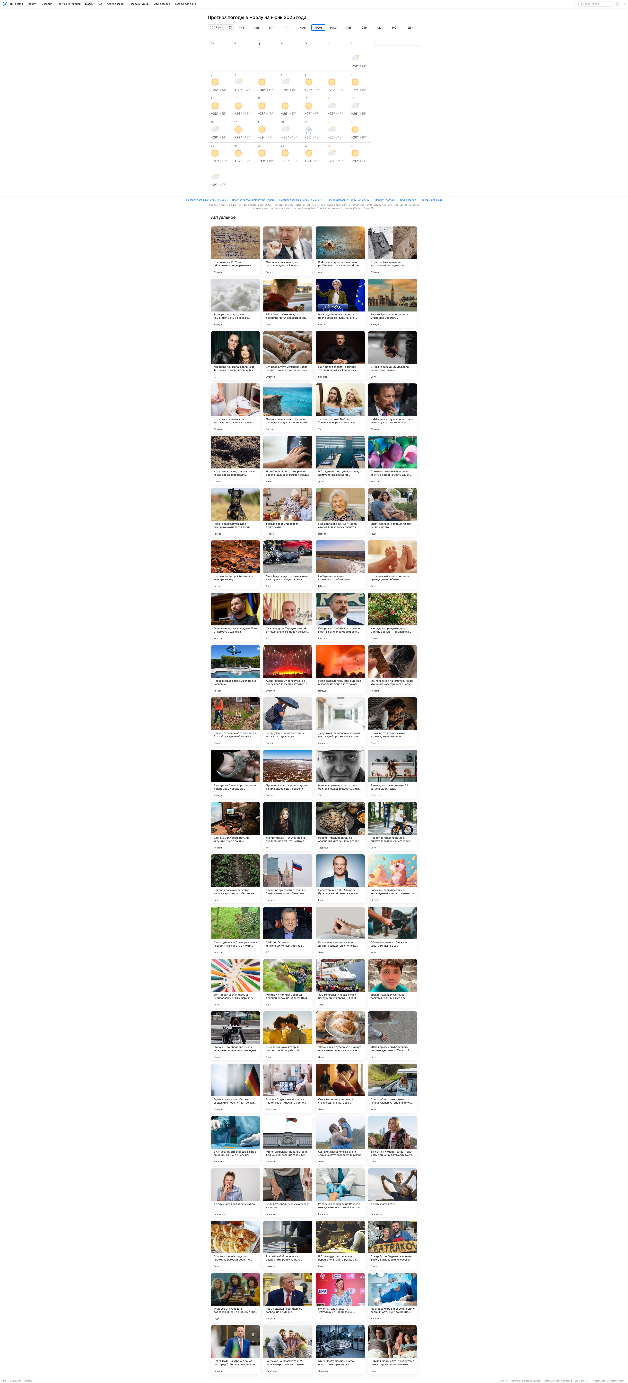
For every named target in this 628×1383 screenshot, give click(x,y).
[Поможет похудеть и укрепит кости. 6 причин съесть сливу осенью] (392, 460)
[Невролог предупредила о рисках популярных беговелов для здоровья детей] (392, 826)
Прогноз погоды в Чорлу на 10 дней (348, 199)
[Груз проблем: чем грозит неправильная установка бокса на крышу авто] (392, 1088)
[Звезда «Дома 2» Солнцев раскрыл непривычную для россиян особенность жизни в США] (392, 983)
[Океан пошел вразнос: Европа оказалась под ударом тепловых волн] (287, 407)
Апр (287, 27)
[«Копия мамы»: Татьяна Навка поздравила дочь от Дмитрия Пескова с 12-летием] (287, 826)
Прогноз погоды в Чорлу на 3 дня (206, 199)
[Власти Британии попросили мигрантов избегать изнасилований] (392, 303)
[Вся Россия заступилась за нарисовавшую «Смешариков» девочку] (235, 983)
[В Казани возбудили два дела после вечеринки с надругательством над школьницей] (392, 355)
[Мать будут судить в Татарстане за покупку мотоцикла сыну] (287, 564)
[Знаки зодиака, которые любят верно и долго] (392, 512)
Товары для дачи (432, 199)
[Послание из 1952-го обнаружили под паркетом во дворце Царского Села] (235, 251)
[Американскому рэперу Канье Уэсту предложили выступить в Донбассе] (287, 669)
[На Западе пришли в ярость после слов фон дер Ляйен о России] (340, 303)
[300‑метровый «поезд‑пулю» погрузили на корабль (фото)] (340, 983)
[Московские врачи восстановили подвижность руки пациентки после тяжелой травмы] (392, 1297)
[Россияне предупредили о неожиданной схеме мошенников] (392, 878)
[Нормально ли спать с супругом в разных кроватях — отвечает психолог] (392, 1349)
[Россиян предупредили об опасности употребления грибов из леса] (340, 826)
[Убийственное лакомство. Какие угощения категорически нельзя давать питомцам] (392, 669)
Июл (333, 27)
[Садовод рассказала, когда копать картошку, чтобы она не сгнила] (235, 878)
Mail (5, 1381)
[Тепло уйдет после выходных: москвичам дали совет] (287, 721)
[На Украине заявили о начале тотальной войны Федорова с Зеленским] (340, 355)
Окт (380, 27)
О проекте (503, 1381)
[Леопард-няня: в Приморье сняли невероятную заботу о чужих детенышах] (235, 931)
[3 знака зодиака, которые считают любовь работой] (287, 1035)
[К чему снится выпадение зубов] (235, 1192)
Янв (241, 27)
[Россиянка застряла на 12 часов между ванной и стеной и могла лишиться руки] (340, 1192)
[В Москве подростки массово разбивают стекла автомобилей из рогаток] (340, 251)
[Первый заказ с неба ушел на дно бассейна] (235, 669)
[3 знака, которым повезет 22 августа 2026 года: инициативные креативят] (392, 774)
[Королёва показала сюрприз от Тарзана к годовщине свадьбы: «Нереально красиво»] (235, 355)
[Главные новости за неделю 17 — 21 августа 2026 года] (235, 617)
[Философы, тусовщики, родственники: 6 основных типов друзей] (235, 1297)
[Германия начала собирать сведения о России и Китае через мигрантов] (235, 1088)
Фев (257, 27)
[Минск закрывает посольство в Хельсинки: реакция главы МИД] (287, 1140)
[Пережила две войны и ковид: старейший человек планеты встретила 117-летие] (340, 512)
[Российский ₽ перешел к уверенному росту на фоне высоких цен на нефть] (287, 1245)
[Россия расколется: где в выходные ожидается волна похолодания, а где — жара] (235, 512)
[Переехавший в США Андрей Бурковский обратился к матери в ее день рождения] (340, 878)
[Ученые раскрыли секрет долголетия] (287, 512)
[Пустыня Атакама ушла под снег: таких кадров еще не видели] (287, 774)
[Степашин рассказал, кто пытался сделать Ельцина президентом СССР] (287, 251)
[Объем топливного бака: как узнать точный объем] (392, 931)
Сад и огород (408, 199)
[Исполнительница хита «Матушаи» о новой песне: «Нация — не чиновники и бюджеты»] (340, 1297)
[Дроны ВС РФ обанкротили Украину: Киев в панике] (235, 826)
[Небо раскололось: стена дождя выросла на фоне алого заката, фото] (340, 669)
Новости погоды (385, 199)
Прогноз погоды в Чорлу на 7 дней (300, 199)
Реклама (28, 1381)
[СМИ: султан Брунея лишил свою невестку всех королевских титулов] (392, 407)
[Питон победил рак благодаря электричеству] (235, 564)
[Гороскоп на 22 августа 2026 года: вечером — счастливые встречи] (287, 1349)
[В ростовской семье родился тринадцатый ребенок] (392, 564)
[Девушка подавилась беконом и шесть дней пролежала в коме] (340, 721)
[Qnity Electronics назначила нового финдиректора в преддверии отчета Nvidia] (340, 1349)
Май (303, 27)
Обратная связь (582, 1381)
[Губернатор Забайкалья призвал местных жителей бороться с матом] (340, 617)
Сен (364, 27)
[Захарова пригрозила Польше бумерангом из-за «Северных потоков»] (287, 878)
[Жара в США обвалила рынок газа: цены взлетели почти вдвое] (235, 1035)
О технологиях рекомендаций (558, 1381)
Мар (272, 27)
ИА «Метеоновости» (615, 1381)
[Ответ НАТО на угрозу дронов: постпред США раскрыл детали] (235, 1349)
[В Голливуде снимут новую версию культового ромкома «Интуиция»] (340, 1245)
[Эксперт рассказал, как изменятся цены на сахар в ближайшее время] (235, 303)
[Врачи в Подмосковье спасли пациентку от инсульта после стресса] (287, 1088)
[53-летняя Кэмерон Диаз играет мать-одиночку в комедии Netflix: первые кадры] (392, 1140)
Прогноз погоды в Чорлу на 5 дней (253, 199)
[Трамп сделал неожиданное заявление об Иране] (287, 1297)
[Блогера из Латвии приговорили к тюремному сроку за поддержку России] (235, 774)
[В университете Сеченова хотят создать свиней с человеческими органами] (287, 355)
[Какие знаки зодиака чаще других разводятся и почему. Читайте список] (340, 931)
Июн (318, 27)
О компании (15, 1381)
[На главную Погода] (15, 4)
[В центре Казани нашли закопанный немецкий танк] (392, 251)
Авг (349, 27)
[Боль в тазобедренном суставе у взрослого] (287, 1192)
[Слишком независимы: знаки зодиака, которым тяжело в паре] (340, 1140)
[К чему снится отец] (392, 1192)
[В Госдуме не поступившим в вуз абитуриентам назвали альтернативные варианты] (340, 460)
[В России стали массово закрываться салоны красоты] (235, 407)
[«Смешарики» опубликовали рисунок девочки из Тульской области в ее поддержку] (392, 1035)
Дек (410, 27)
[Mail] (5, 4)
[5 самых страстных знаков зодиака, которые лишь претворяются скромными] (392, 721)
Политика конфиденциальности (526, 1381)
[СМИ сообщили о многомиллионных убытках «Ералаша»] (287, 931)
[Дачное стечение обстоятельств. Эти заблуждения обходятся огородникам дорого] (235, 721)
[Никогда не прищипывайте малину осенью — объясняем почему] (392, 617)
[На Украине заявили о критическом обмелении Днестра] (340, 564)
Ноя (395, 27)
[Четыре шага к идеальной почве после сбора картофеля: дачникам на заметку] (235, 460)
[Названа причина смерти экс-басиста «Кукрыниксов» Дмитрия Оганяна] (340, 774)
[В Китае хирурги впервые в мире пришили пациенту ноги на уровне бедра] (235, 1140)
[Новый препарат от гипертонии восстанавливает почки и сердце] (287, 460)
